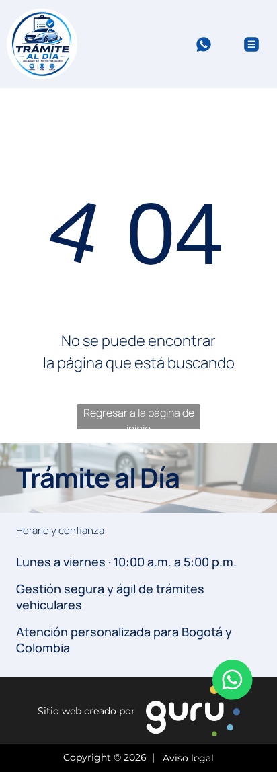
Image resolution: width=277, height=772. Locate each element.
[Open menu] (251, 44)
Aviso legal (185, 759)
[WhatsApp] (204, 51)
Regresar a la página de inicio (138, 417)
